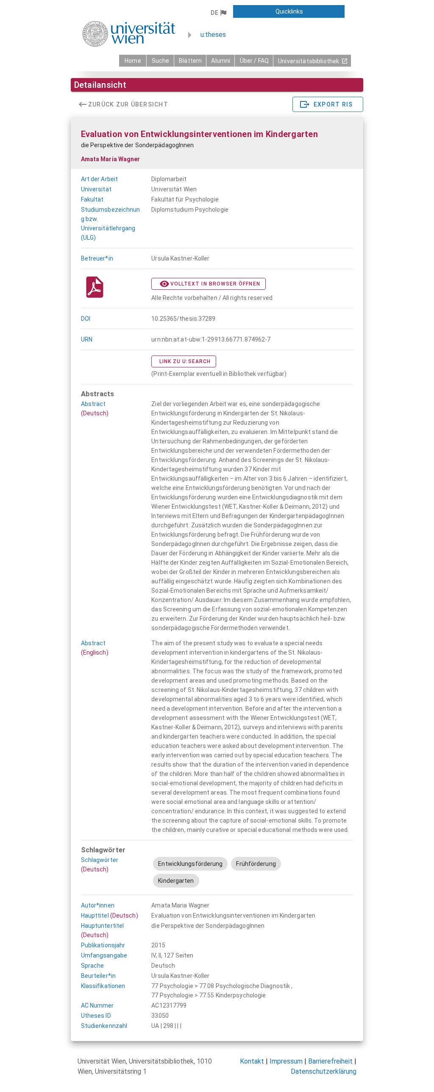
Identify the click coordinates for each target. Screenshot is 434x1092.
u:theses (213, 35)
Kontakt (252, 1061)
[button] (218, 12)
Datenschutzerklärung (323, 1071)
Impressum (286, 1061)
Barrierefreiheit (330, 1061)
